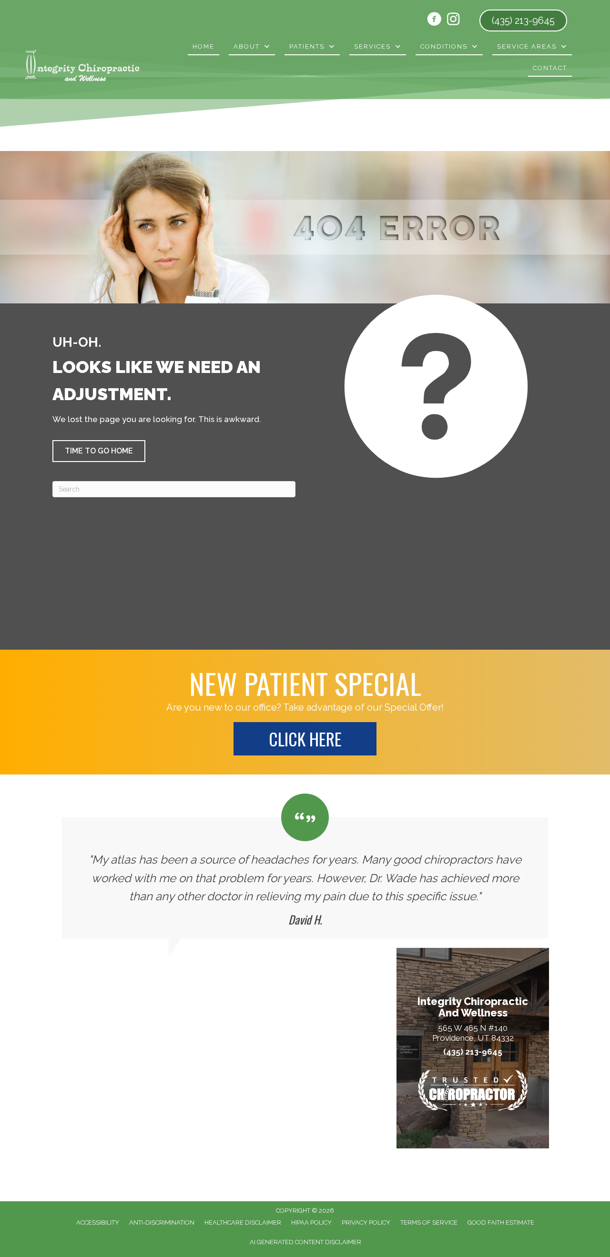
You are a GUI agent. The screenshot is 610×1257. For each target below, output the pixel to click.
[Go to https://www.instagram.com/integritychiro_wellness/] (453, 20)
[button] (98, 451)
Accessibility (97, 1222)
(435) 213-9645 (472, 1051)
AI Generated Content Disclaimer (305, 1242)
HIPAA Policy (311, 1222)
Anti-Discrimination (161, 1222)
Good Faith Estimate (501, 1222)
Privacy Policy (366, 1222)
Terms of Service (429, 1222)
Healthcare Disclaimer (242, 1222)
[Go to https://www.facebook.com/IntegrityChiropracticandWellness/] (434, 20)
